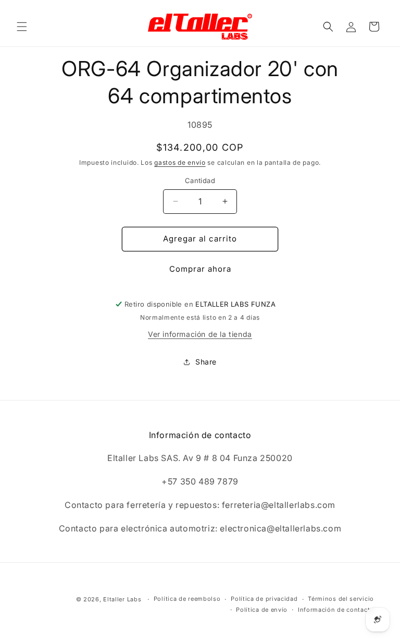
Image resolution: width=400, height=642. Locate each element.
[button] (21, 26)
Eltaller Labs (122, 599)
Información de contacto (336, 609)
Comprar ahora (200, 269)
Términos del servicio (341, 598)
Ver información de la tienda (200, 334)
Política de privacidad (264, 598)
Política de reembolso (187, 598)
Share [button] (206, 361)
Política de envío (262, 609)
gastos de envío (180, 162)
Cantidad (200, 180)
